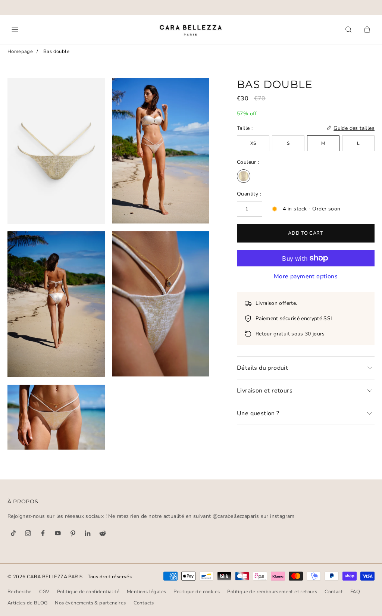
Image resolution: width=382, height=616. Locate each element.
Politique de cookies (196, 591)
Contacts (144, 603)
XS (253, 143)
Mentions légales (146, 591)
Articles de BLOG (27, 603)
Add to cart (305, 233)
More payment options (306, 276)
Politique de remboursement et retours (272, 591)
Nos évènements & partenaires (90, 603)
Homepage (20, 51)
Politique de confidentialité (88, 591)
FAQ (355, 591)
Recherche (19, 591)
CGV (44, 591)
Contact (334, 591)
